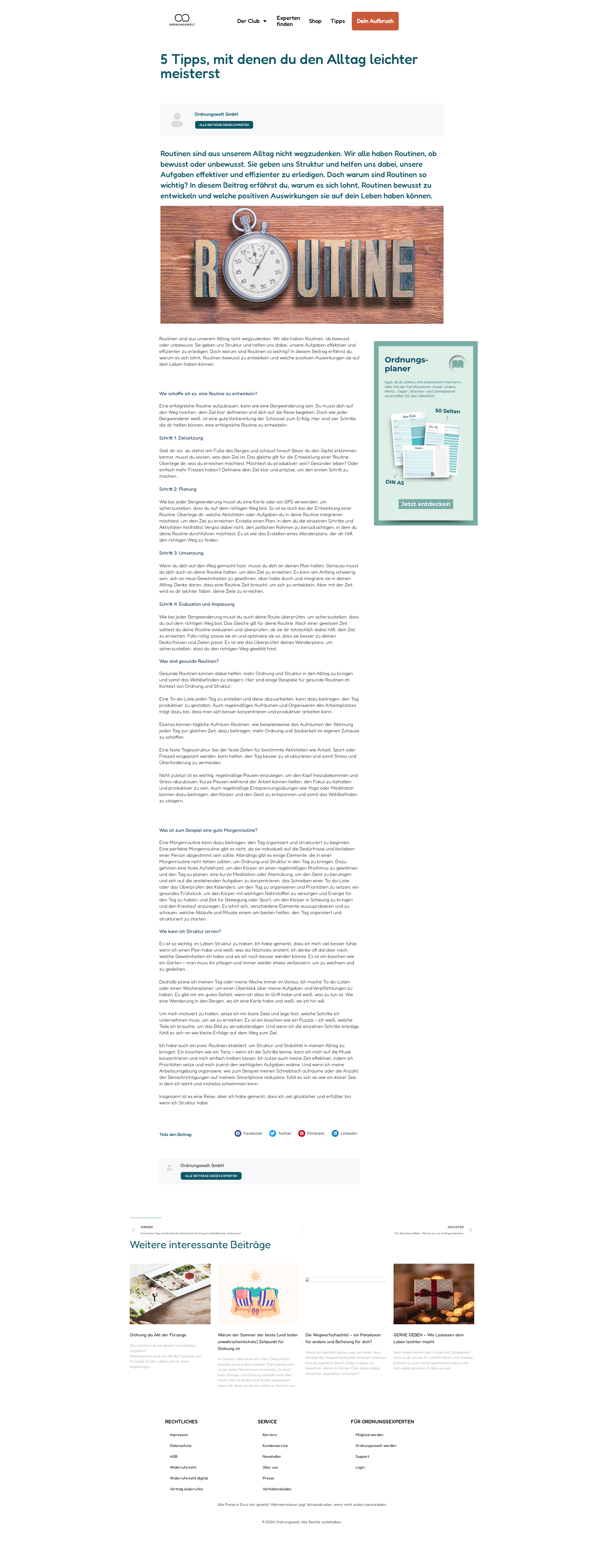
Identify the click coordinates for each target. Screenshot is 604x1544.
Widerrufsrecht (183, 1467)
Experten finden (288, 20)
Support (362, 1456)
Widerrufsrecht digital (189, 1478)
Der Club (248, 20)
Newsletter (272, 1456)
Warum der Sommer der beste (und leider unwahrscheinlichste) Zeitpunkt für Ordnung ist (258, 1341)
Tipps (338, 20)
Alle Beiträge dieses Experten (224, 125)
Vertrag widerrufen (186, 1488)
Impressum (179, 1434)
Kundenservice (275, 1445)
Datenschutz (181, 1445)
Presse (268, 1478)
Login (360, 1467)
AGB (173, 1456)
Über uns (270, 1467)
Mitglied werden (369, 1434)
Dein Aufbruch (375, 20)
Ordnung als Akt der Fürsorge (158, 1334)
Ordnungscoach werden (376, 1445)
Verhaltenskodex (277, 1488)
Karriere (270, 1434)
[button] (249, 1133)
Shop (315, 20)
